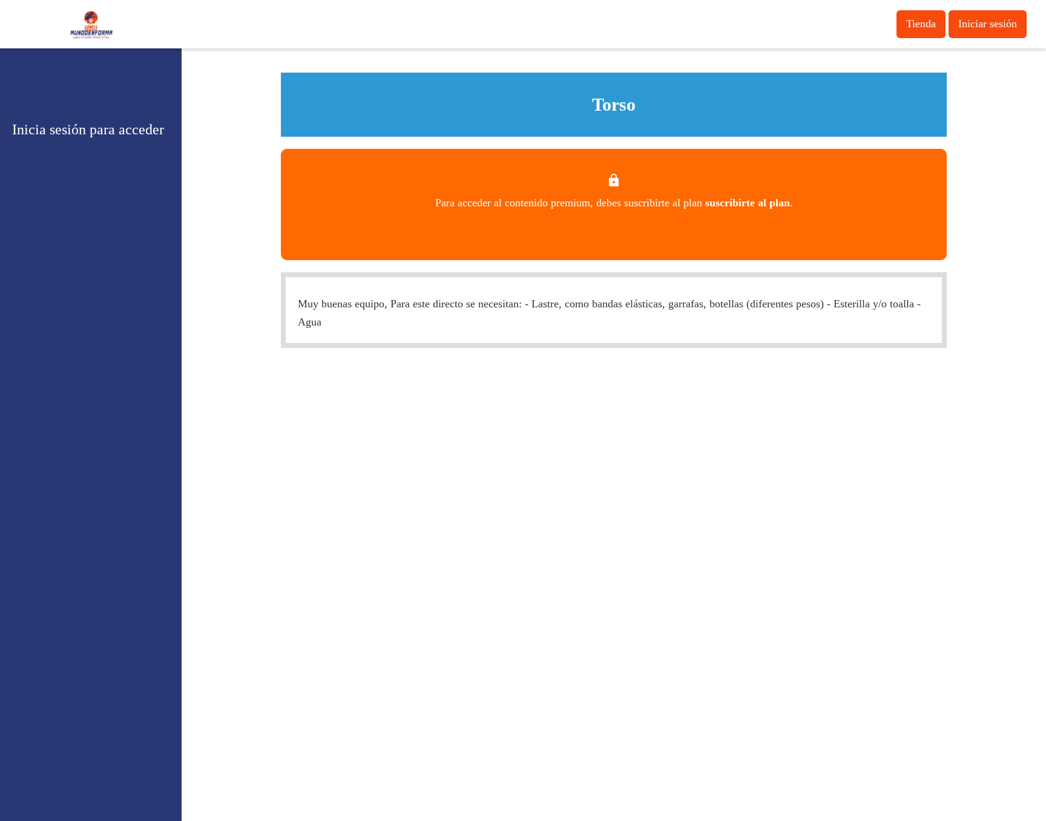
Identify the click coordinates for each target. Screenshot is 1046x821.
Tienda (921, 24)
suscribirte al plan (747, 203)
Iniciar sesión (987, 24)
